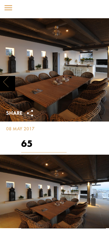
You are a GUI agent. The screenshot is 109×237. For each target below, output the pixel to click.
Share (15, 113)
